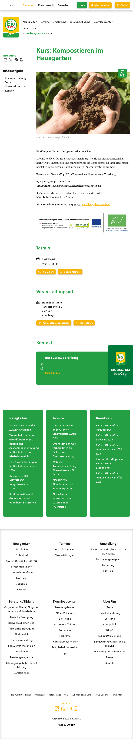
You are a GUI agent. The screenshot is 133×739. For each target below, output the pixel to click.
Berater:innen (22, 673)
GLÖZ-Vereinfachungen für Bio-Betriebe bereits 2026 (23, 466)
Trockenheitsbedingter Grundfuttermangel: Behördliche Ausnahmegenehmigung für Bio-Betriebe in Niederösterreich (24, 446)
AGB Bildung (102, 694)
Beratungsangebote (21, 657)
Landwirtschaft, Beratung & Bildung (109, 643)
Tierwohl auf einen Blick (21, 623)
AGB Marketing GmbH (82, 694)
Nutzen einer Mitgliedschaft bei (108, 551)
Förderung (108, 565)
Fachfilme (65, 636)
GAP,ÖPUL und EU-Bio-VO (21, 561)
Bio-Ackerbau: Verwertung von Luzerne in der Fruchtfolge (62, 500)
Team (110, 607)
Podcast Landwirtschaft (65, 641)
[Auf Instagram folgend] (76, 708)
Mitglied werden (100, 5)
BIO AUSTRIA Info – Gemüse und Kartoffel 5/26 (109, 477)
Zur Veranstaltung (15, 78)
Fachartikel (21, 555)
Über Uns (109, 601)
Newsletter (117, 694)
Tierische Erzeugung (21, 617)
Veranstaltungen (65, 555)
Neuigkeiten (30, 22)
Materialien (21, 645)
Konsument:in (46, 5)
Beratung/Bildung (79, 22)
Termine (45, 22)
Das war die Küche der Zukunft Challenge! (22, 427)
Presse (110, 657)
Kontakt (9, 90)
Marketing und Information (109, 651)
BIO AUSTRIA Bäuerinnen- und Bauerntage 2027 (63, 484)
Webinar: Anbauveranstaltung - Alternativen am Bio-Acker (65, 468)
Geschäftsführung (109, 613)
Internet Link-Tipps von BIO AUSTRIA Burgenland (109, 463)
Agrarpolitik (110, 624)
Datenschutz (54, 694)
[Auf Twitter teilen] (11, 59)
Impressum (39, 694)
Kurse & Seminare (65, 549)
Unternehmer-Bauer (22, 572)
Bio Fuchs (21, 578)
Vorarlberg (61, 358)
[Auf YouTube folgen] (69, 708)
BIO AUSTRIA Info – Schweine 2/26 (107, 437)
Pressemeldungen (21, 566)
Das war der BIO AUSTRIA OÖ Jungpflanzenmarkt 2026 (20, 482)
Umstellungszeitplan (108, 559)
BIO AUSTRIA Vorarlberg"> (114, 382)
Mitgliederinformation (65, 647)
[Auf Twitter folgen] (63, 708)
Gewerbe (63, 5)
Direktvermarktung (22, 640)
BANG (109, 630)
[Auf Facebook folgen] (57, 708)
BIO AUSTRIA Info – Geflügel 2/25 (107, 427)
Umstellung (59, 22)
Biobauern (29, 5)
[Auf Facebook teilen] (5, 59)
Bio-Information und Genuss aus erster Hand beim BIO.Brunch (22, 498)
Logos (64, 653)
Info (65, 613)
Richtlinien (21, 549)
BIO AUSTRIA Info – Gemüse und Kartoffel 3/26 (109, 449)
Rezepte (21, 589)
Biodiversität (22, 634)
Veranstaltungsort (15, 86)
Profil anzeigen (52, 372)
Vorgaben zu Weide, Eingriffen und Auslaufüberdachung (21, 609)
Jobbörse (21, 583)
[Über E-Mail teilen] (16, 59)
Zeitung (65, 624)
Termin (9, 82)
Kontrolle (108, 570)
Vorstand (110, 618)
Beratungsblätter (65, 607)
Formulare (65, 630)
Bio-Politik (65, 618)
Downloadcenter (103, 22)
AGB (66, 694)
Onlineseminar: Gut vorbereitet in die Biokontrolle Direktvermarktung (64, 450)
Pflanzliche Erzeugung (22, 628)
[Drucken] (21, 59)
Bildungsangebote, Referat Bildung (21, 665)
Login (82, 5)
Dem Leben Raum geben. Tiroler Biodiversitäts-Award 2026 (65, 432)
